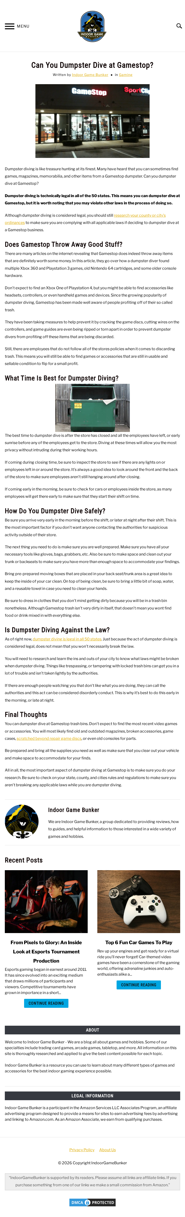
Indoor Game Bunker (90, 75)
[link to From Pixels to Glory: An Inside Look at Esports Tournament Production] (46, 901)
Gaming (125, 75)
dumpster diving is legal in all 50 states (67, 639)
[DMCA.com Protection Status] (92, 1206)
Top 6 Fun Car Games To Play (138, 942)
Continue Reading (46, 1003)
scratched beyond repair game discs (49, 738)
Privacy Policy (81, 1150)
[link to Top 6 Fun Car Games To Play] (138, 901)
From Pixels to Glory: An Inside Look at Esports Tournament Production (46, 952)
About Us (107, 1150)
